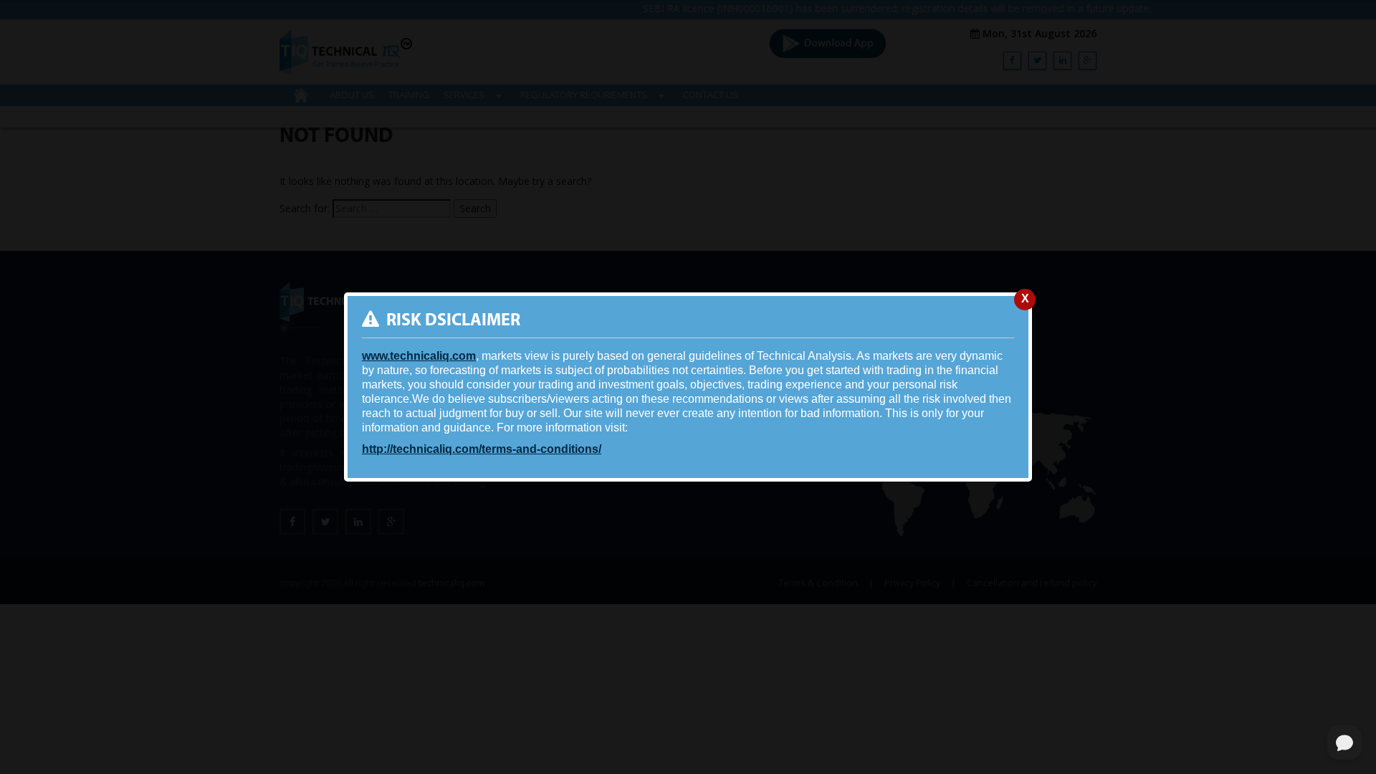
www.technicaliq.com (419, 356)
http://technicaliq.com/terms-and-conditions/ (481, 449)
